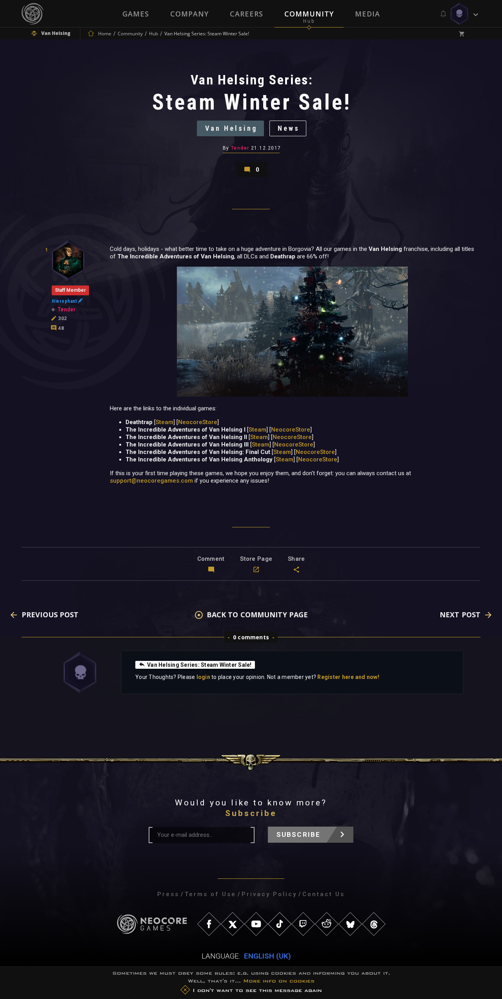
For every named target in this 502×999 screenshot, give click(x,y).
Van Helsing (231, 128)
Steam (164, 422)
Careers (246, 13)
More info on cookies (279, 981)
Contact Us (323, 894)
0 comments (251, 637)
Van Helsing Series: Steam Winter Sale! (199, 665)
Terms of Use (210, 894)
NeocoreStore (197, 422)
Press (168, 894)
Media (367, 13)
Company (189, 13)
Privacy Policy (269, 894)
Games (135, 13)
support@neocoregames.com (151, 480)
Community (309, 13)
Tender (240, 148)
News (289, 128)
